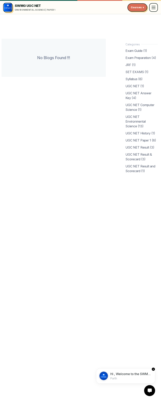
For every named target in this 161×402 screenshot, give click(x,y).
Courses (137, 7)
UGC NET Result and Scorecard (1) (140, 168)
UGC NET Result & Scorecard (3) (138, 156)
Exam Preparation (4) (140, 58)
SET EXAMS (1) (136, 72)
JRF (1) (130, 65)
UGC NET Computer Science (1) (139, 107)
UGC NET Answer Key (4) (138, 95)
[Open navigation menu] (153, 7)
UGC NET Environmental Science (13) (135, 121)
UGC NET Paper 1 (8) (140, 140)
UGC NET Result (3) (139, 147)
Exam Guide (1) (136, 51)
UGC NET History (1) (140, 133)
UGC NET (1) (134, 86)
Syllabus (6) (134, 79)
